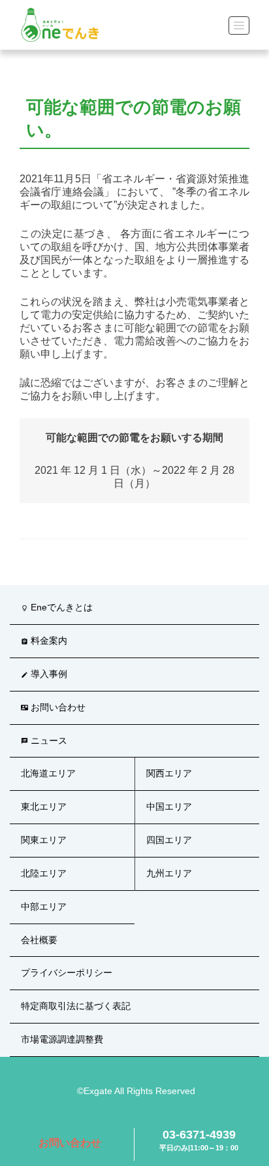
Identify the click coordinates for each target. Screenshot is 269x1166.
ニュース (44, 740)
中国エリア (169, 806)
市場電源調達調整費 (62, 1039)
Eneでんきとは (57, 607)
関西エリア (169, 773)
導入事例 (44, 674)
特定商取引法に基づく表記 (76, 1006)
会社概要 (39, 940)
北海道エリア (48, 773)
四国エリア (169, 840)
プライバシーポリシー (66, 972)
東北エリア (44, 806)
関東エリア (44, 840)
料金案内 (44, 640)
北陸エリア (44, 873)
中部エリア (44, 906)
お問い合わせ (70, 1142)
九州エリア (169, 873)
